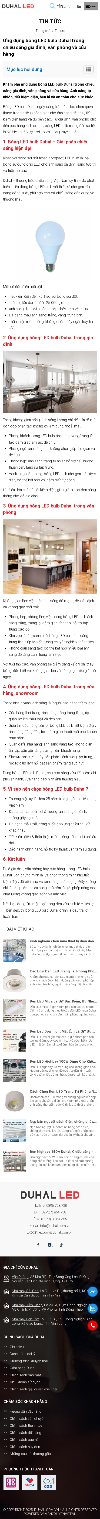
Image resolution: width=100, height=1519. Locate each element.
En (79, 6)
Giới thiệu (17, 1347)
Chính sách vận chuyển (27, 1419)
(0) (64, 7)
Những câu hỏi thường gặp (30, 1454)
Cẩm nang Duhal (22, 1368)
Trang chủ (43, 31)
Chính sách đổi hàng (25, 1433)
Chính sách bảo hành (26, 1440)
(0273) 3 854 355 (54, 1219)
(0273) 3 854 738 (53, 1212)
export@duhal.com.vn (56, 1232)
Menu (93, 6)
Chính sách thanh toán (27, 1425)
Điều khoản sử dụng (25, 1382)
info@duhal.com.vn (55, 1226)
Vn (70, 6)
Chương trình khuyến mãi (29, 1361)
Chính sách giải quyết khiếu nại (33, 1389)
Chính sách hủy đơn (25, 1447)
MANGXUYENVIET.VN (61, 1514)
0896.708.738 (56, 1205)
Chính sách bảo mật (25, 1375)
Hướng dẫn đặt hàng (25, 1411)
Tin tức (60, 31)
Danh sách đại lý (22, 1354)
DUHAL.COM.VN (46, 1510)
